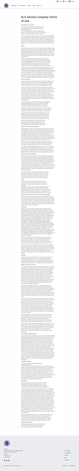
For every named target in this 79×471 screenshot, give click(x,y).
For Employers (14, 5)
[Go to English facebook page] (4, 460)
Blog (34, 5)
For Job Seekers (22, 5)
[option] (65, 1)
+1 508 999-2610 (7, 455)
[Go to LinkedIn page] (8, 460)
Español (66, 1)
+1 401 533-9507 (7, 457)
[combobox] (59, 1)
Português (72, 1)
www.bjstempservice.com (26, 29)
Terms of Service (72, 465)
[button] (39, 5)
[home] (6, 5)
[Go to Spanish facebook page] (6, 460)
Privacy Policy (64, 465)
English (60, 1)
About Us (29, 5)
